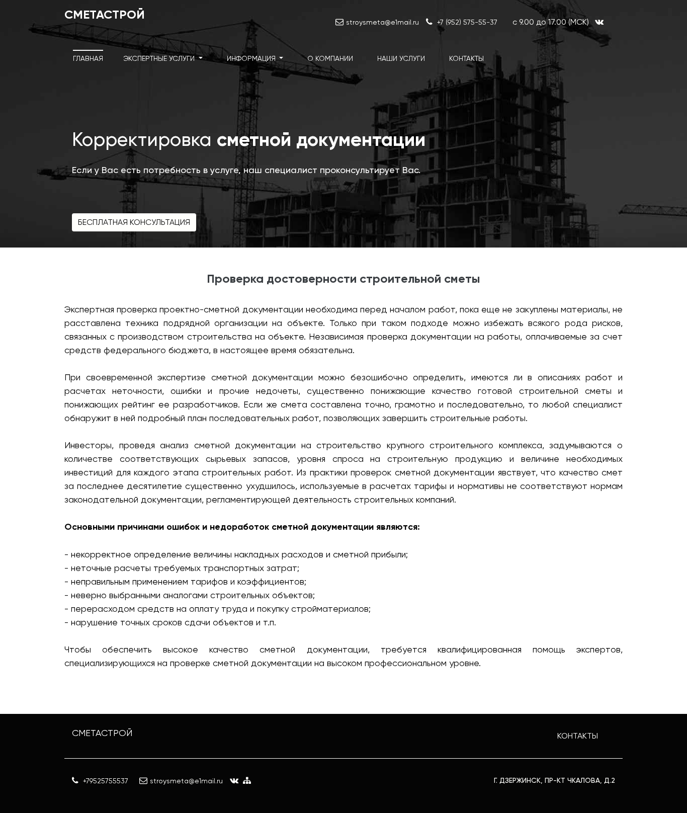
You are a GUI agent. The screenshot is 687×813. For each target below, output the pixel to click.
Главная (88, 58)
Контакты (466, 58)
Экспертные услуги (160, 58)
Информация (252, 58)
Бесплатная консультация (134, 222)
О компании (330, 58)
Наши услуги (401, 58)
